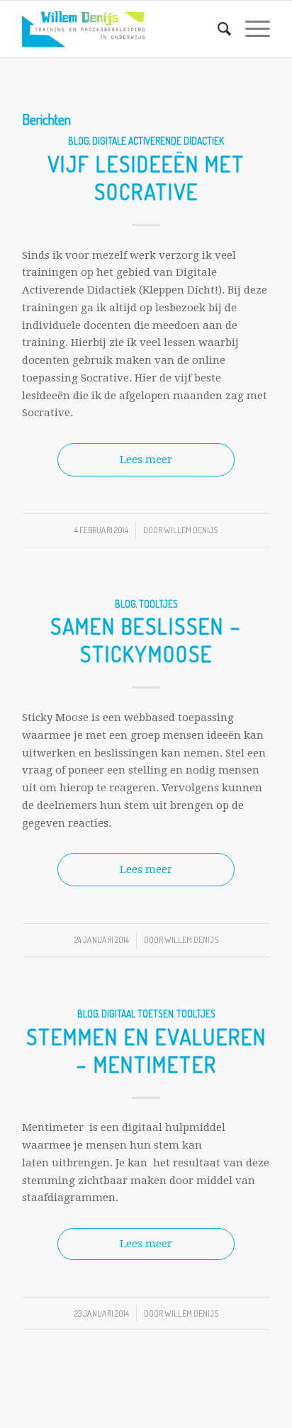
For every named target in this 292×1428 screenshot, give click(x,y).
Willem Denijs (191, 530)
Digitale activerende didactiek (158, 141)
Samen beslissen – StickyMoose (146, 640)
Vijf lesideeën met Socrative (146, 177)
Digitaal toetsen (137, 1014)
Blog (78, 141)
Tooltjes (158, 604)
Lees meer (146, 459)
